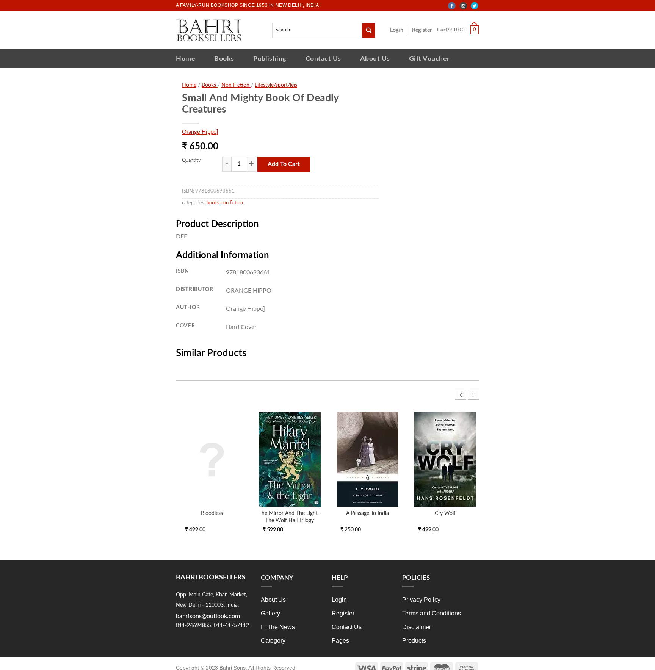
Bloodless (212, 513)
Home (185, 58)
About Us (375, 58)
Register (423, 30)
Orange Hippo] (200, 132)
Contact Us (323, 58)
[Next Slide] (473, 395)
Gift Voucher (429, 58)
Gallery (270, 613)
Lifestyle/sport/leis (276, 85)
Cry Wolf (445, 513)
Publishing (270, 58)
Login (400, 30)
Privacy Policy (421, 599)
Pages (340, 640)
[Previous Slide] (460, 395)
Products (414, 640)
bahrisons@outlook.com (208, 616)
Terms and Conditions (431, 613)
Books (224, 58)
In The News (278, 627)
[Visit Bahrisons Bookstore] (208, 30)
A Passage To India (367, 513)
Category (273, 640)
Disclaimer (416, 627)
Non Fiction (236, 85)
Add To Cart (284, 164)
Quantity (191, 160)
